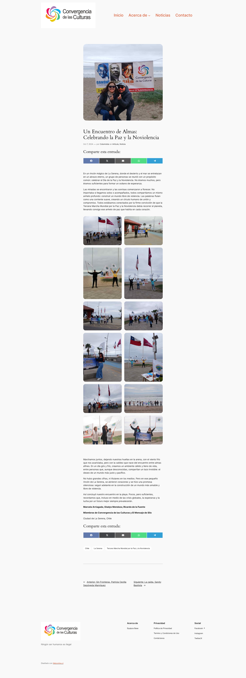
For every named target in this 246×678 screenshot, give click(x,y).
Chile (87, 548)
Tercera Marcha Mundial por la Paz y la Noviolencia (128, 548)
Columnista (104, 144)
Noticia (123, 144)
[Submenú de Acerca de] (149, 15)
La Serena (98, 548)
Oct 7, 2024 (88, 144)
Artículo (115, 144)
